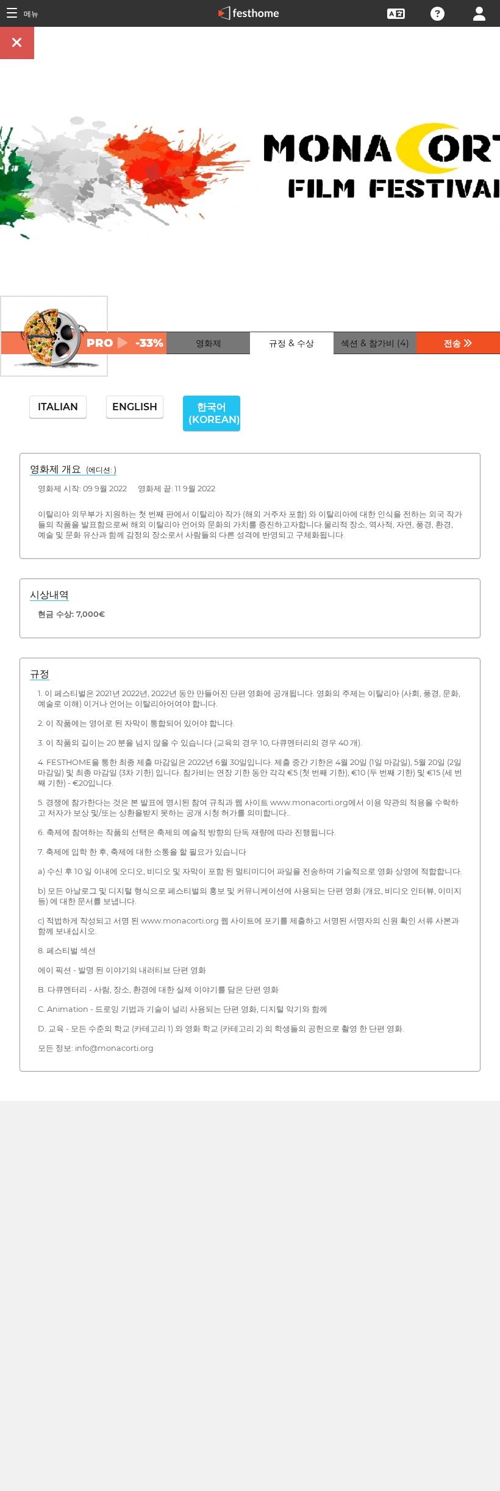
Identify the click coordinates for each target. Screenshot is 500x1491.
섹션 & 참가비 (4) (375, 343)
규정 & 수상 (291, 343)
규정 (39, 674)
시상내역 (49, 594)
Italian (58, 407)
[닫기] (17, 43)
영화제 (208, 343)
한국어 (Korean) (214, 413)
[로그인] (479, 12)
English (134, 407)
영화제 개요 (73, 469)
